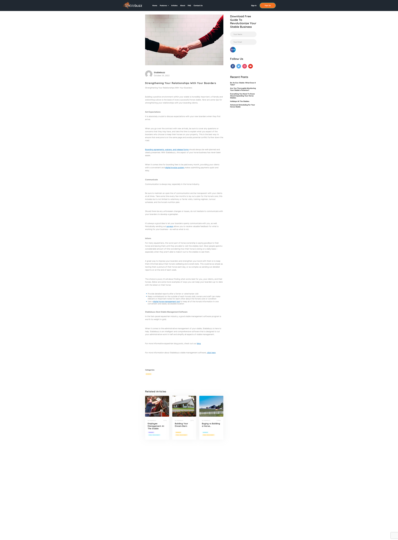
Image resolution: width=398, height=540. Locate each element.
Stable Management (154, 435)
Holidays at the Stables (239, 101)
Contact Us (198, 5)
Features (163, 5)
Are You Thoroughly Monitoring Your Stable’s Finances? (243, 89)
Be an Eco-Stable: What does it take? (243, 84)
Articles (174, 5)
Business (148, 374)
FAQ (189, 5)
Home (154, 5)
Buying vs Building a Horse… (211, 424)
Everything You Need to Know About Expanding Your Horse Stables (242, 96)
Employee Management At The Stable (156, 426)
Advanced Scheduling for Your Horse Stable (242, 106)
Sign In (254, 5)
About (182, 5)
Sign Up (268, 5)
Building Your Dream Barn (181, 424)
